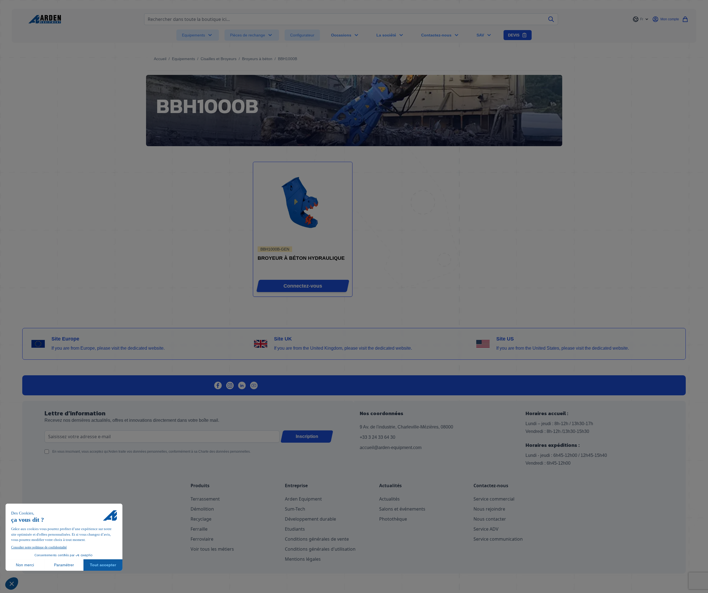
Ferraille (199, 529)
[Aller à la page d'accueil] (44, 19)
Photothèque (393, 519)
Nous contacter (489, 519)
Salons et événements (402, 509)
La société (386, 35)
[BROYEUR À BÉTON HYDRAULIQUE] (302, 204)
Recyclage (201, 519)
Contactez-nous (436, 35)
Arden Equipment (303, 499)
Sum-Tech (295, 509)
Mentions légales (303, 559)
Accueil (160, 59)
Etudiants (295, 529)
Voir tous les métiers (212, 549)
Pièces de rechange (247, 35)
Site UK (283, 339)
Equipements (193, 35)
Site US (505, 339)
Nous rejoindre (489, 509)
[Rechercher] (551, 19)
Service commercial (493, 499)
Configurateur (302, 35)
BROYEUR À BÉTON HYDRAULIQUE (301, 258)
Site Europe (65, 339)
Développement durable (310, 519)
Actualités (389, 499)
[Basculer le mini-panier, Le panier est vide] (685, 19)
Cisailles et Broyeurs (218, 59)
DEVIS (513, 35)
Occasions (341, 35)
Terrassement (205, 499)
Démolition (202, 509)
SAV (480, 35)
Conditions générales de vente (317, 539)
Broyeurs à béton (257, 59)
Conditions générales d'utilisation (320, 549)
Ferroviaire (202, 539)
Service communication (498, 539)
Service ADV (486, 529)
